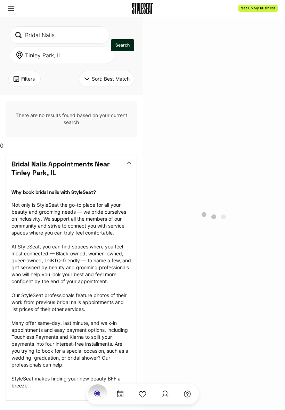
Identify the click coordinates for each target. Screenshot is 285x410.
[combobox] (59, 35)
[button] (11, 8)
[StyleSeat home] (142, 8)
